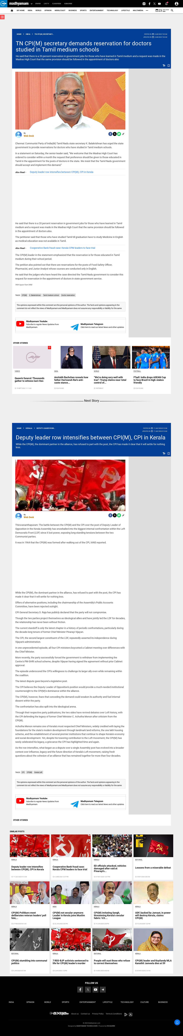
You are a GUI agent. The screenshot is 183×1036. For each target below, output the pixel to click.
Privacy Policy (98, 1014)
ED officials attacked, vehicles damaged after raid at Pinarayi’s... (110, 868)
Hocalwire (111, 1026)
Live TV (46, 4)
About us (75, 1014)
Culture (144, 1002)
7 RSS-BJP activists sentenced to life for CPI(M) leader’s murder (70, 962)
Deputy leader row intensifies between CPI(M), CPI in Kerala (61, 172)
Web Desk (29, 135)
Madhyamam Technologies (87, 1026)
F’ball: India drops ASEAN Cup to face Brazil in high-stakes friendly (150, 380)
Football (137, 371)
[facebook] (110, 134)
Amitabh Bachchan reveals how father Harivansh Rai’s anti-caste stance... (71, 380)
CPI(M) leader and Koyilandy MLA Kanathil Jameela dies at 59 (153, 962)
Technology (112, 10)
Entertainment (97, 10)
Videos (17, 371)
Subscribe (68, 4)
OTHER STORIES (20, 343)
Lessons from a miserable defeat (153, 867)
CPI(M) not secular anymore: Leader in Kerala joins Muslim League (69, 915)
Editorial (138, 860)
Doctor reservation (68, 295)
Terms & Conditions (114, 1014)
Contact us (85, 1014)
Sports (83, 10)
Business (73, 10)
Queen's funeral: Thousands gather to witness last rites (29, 379)
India (30, 10)
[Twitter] (115, 134)
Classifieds (56, 4)
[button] (3, 3)
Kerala (14, 860)
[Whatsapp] (119, 134)
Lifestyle (125, 10)
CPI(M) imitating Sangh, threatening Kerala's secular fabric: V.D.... (109, 915)
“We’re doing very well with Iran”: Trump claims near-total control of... (110, 380)
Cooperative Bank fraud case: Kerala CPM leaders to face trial (62, 247)
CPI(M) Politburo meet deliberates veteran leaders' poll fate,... (28, 915)
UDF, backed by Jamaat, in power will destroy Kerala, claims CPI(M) (153, 915)
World (38, 10)
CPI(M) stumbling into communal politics (29, 962)
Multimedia (138, 10)
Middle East (60, 10)
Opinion (47, 10)
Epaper (38, 4)
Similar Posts (17, 831)
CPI (23, 772)
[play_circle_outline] (32, 357)
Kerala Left (38, 772)
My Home (21, 10)
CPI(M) (24, 295)
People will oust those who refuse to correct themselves (112, 962)
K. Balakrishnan (35, 295)
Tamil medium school (51, 295)
